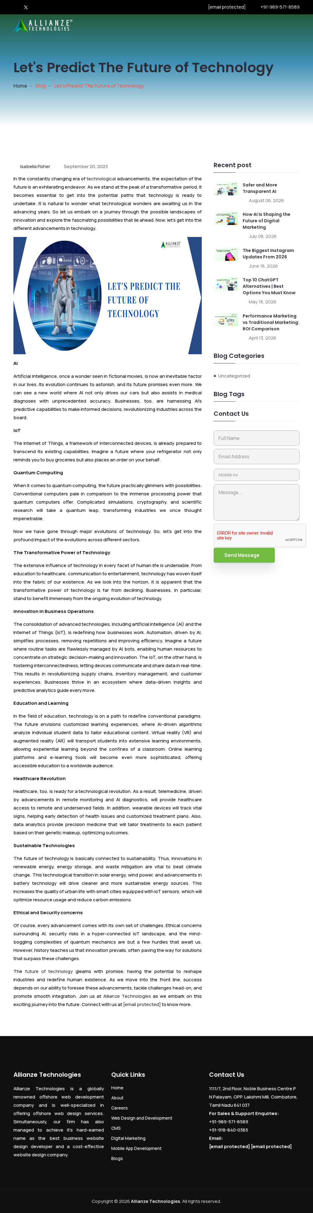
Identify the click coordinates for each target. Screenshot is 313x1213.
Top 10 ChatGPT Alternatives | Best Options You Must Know (269, 286)
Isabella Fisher (35, 166)
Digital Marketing (128, 1138)
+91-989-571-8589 (280, 7)
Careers (119, 1108)
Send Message (242, 555)
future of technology (47, 971)
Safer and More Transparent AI (260, 188)
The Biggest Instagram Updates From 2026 (268, 253)
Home (20, 85)
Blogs (117, 1158)
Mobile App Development (136, 1148)
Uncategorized (234, 376)
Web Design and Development (141, 1118)
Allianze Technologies (127, 996)
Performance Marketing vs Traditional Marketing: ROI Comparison (271, 322)
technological (101, 178)
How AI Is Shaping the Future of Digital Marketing (266, 220)
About (117, 1098)
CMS (116, 1128)
